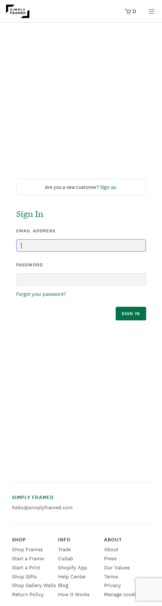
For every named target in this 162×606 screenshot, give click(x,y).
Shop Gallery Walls (34, 585)
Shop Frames (27, 549)
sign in (131, 314)
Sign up (108, 187)
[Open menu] (151, 14)
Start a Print (26, 567)
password (29, 265)
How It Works (74, 594)
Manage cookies (122, 594)
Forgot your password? (41, 294)
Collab (65, 558)
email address (35, 231)
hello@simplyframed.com (42, 507)
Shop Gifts (24, 576)
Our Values (117, 567)
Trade (64, 549)
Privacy (112, 585)
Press (110, 558)
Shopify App (72, 567)
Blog (63, 585)
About (111, 549)
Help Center (72, 576)
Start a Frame (28, 558)
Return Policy (28, 594)
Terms (111, 576)
